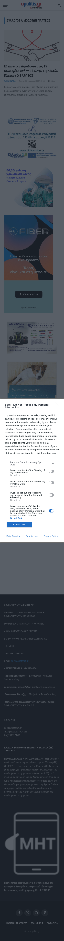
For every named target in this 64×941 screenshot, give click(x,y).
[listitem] (32, 463)
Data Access (32, 536)
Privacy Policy (50, 536)
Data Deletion (13, 536)
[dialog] (32, 470)
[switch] (51, 471)
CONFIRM (19, 524)
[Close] (57, 405)
